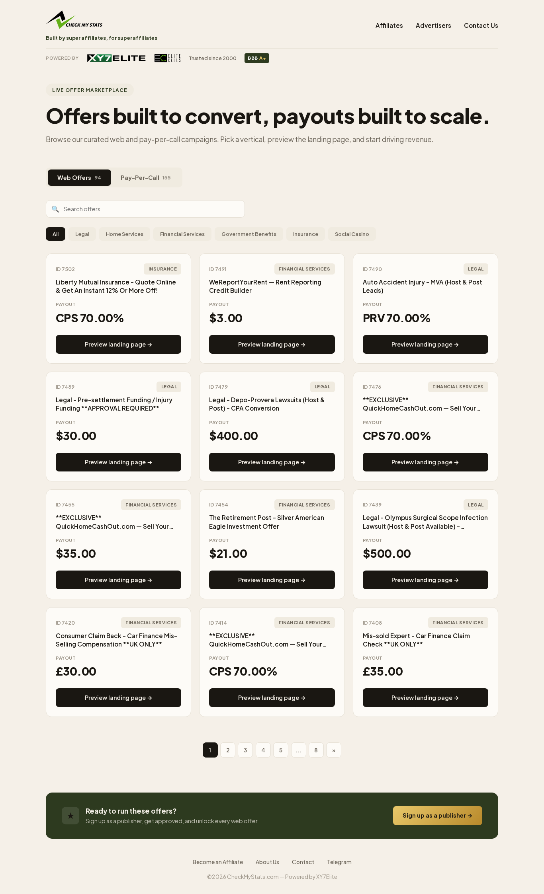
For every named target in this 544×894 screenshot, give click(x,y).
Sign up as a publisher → (438, 815)
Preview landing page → (119, 344)
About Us (267, 862)
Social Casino (352, 234)
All (56, 234)
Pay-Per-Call (146, 177)
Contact (303, 862)
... (298, 750)
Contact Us (481, 25)
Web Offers (79, 177)
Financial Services (182, 234)
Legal (82, 234)
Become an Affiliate (218, 862)
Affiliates (389, 25)
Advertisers (433, 25)
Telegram (339, 862)
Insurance (305, 234)
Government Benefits (248, 234)
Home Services (124, 234)
